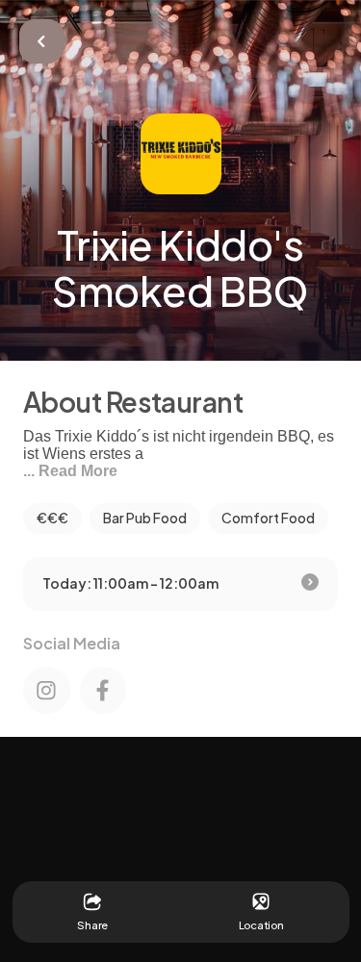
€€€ (52, 517)
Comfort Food (268, 517)
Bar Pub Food (145, 517)
